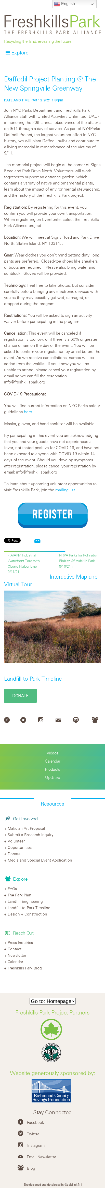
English (67, 4)
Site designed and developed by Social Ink (50, 1184)
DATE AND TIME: (18, 100)
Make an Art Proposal (26, 828)
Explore (20, 52)
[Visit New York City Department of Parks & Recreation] (53, 1039)
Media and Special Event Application (40, 860)
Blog (31, 1168)
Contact (14, 949)
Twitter (33, 1134)
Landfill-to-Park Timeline (33, 678)
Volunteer (16, 841)
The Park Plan (19, 895)
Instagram (36, 1145)
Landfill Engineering (25, 901)
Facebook (35, 1122)
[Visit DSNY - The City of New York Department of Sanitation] (52, 1062)
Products (52, 769)
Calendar (52, 761)
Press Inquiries (20, 942)
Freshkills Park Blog (25, 968)
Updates (52, 777)
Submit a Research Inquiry (31, 834)
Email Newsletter (41, 1156)
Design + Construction (27, 914)
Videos (53, 752)
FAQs (12, 888)
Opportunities (20, 847)
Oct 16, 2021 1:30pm (33, 100)
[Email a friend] (37, 541)
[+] (79, 1184)
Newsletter (17, 955)
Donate (20, 695)
